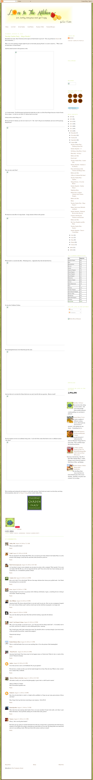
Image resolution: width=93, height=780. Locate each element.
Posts (71, 309)
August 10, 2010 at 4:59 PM (31, 622)
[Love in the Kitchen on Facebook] (70, 98)
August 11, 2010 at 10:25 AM (31, 678)
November (74, 135)
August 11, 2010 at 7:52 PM (24, 707)
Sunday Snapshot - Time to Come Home (77, 231)
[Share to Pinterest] (13, 531)
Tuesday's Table (40, 27)
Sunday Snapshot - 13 (76, 148)
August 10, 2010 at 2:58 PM (24, 601)
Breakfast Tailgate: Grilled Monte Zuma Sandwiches (79, 467)
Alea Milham (12, 601)
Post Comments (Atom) (17, 768)
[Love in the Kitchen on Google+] (80, 98)
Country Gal (12, 578)
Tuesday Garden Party (32, 533)
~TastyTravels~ (13, 652)
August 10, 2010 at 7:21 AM (23, 543)
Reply (10, 548)
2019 (71, 116)
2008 (71, 250)
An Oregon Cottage (23, 493)
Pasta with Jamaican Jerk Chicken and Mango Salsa (78, 169)
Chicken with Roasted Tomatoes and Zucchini (77, 216)
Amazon (58, 38)
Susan (71, 38)
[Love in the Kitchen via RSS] (75, 102)
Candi (11, 553)
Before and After (75, 156)
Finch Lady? (74, 158)
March (73, 242)
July (72, 235)
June (72, 237)
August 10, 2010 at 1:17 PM (19, 589)
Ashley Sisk (12, 543)
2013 (71, 124)
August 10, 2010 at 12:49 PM (23, 578)
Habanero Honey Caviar (78, 417)
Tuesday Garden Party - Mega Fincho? (17, 36)
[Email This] (6, 531)
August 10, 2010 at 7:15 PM (28, 642)
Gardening (22, 533)
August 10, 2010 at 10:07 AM (29, 565)
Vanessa (11, 719)
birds (11, 533)
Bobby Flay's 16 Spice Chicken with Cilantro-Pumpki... (77, 194)
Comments (73, 312)
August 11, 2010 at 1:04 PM (22, 693)
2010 (71, 131)
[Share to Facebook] (11, 531)
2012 (71, 126)
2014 (71, 121)
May (72, 240)
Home (7, 27)
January (73, 244)
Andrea (11, 663)
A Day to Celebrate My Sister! (78, 175)
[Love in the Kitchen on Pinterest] (70, 102)
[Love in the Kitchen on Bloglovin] (80, 102)
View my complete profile (76, 40)
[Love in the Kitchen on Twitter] (75, 98)
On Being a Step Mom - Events (78, 151)
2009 (71, 247)
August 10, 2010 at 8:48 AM (20, 553)
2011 (71, 128)
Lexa (10, 589)
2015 (71, 119)
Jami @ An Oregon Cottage (16, 622)
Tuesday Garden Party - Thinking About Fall (76, 145)
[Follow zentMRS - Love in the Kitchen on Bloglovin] (73, 109)
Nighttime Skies (75, 190)
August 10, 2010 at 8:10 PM (25, 652)
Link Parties (31, 27)
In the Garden (21, 27)
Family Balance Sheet (15, 642)
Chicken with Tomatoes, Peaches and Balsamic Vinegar (79, 433)
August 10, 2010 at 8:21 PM (21, 663)
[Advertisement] (26, 759)
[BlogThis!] (8, 531)
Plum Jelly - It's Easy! (76, 153)
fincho (16, 533)
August (73, 142)
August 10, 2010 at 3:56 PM (20, 612)
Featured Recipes (50, 27)
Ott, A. (11, 612)
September (74, 140)
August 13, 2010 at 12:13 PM (21, 719)
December (73, 133)
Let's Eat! (13, 27)
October (73, 137)
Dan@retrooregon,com (15, 565)
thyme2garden (13, 707)
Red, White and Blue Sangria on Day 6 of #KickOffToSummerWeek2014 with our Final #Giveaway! (79, 451)
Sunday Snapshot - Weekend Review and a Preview (78, 212)
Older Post (61, 764)
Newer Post (8, 764)
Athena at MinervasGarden (16, 678)
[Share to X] (9, 531)
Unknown (11, 693)
